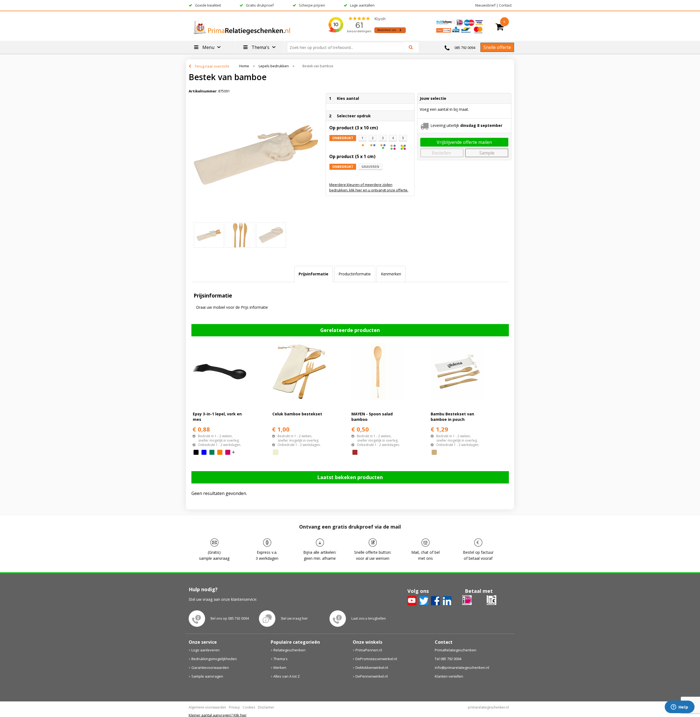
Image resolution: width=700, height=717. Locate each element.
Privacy (234, 707)
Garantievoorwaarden (210, 667)
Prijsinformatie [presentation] (313, 273)
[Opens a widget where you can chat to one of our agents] (679, 707)
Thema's (280, 658)
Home (244, 66)
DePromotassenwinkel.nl (376, 658)
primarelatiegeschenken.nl (488, 707)
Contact (505, 5)
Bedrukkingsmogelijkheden (214, 658)
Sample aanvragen (207, 676)
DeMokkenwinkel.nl (371, 667)
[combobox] (347, 47)
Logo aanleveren (205, 650)
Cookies (249, 707)
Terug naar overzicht (212, 66)
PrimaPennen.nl (368, 650)
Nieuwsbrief (485, 5)
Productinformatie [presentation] (355, 273)
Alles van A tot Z (286, 676)
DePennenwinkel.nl (371, 676)
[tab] (313, 274)
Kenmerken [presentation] (391, 273)
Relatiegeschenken (289, 650)
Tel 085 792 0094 (448, 658)
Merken (279, 667)
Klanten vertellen (449, 676)
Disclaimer (266, 707)
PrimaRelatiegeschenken (455, 650)
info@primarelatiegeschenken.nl (462, 667)
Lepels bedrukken (274, 66)
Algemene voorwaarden (207, 707)
